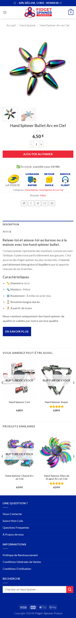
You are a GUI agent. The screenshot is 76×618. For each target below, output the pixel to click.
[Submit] (69, 589)
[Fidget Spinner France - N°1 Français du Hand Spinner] (38, 12)
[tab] (38, 224)
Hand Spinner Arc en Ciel (54, 25)
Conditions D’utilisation (17, 568)
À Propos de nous (13, 534)
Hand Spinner (27, 25)
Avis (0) (7, 231)
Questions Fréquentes (16, 527)
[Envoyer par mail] (45, 203)
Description (11, 224)
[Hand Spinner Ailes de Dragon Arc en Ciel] (56, 452)
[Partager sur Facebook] (31, 203)
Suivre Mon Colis (13, 520)
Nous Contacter (12, 514)
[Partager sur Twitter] (38, 203)
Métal (43, 195)
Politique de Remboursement (20, 555)
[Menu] (5, 12)
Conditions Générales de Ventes (22, 561)
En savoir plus (17, 331)
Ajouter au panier (38, 154)
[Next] (67, 68)
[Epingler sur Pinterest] (52, 203)
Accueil (11, 25)
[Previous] (8, 68)
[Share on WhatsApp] (24, 203)
